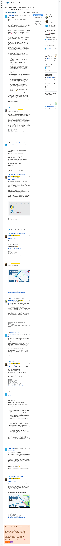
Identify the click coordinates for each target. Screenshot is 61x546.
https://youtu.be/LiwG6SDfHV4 (14, 248)
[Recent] (1, 3)
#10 (29, 393)
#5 (29, 235)
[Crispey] (45, 58)
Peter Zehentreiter (50, 77)
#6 (29, 263)
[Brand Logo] (7, 2)
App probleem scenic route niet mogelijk (49, 46)
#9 (29, 363)
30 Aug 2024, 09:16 (15, 111)
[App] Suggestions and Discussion (11, 12)
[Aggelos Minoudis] (45, 96)
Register (7, 542)
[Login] (60, 1)
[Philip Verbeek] (45, 49)
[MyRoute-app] (1, 10)
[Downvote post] (29, 104)
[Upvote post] (25, 104)
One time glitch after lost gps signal (49, 103)
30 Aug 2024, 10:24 (15, 301)
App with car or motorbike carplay (50, 84)
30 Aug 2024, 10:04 (15, 177)
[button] (1, 545)
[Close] (28, 526)
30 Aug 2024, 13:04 (22, 448)
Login (12, 542)
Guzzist (48, 58)
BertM (48, 39)
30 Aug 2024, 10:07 (15, 265)
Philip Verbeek (49, 48)
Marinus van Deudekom (12, 109)
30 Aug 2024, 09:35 (22, 144)
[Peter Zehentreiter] (45, 39)
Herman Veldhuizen (50, 106)
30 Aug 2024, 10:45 (22, 334)
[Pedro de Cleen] (45, 87)
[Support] (1, 8)
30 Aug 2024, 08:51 (22, 15)
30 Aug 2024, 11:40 (21, 393)
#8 (29, 334)
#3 (29, 144)
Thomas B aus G (11, 15)
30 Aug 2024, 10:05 (15, 236)
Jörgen (9, 176)
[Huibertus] (45, 68)
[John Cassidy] (45, 77)
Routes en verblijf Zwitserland (48, 65)
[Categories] (1, 1)
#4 (29, 176)
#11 (29, 448)
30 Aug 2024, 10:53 (15, 365)
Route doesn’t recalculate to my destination (50, 94)
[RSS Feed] (37, 12)
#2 (29, 109)
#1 (29, 15)
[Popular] (1, 6)
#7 (29, 300)
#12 (29, 478)
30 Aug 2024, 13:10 (15, 479)
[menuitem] (60, 1)
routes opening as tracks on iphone (49, 55)
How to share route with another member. (50, 75)
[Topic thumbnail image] (56, 55)
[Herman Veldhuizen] (45, 106)
